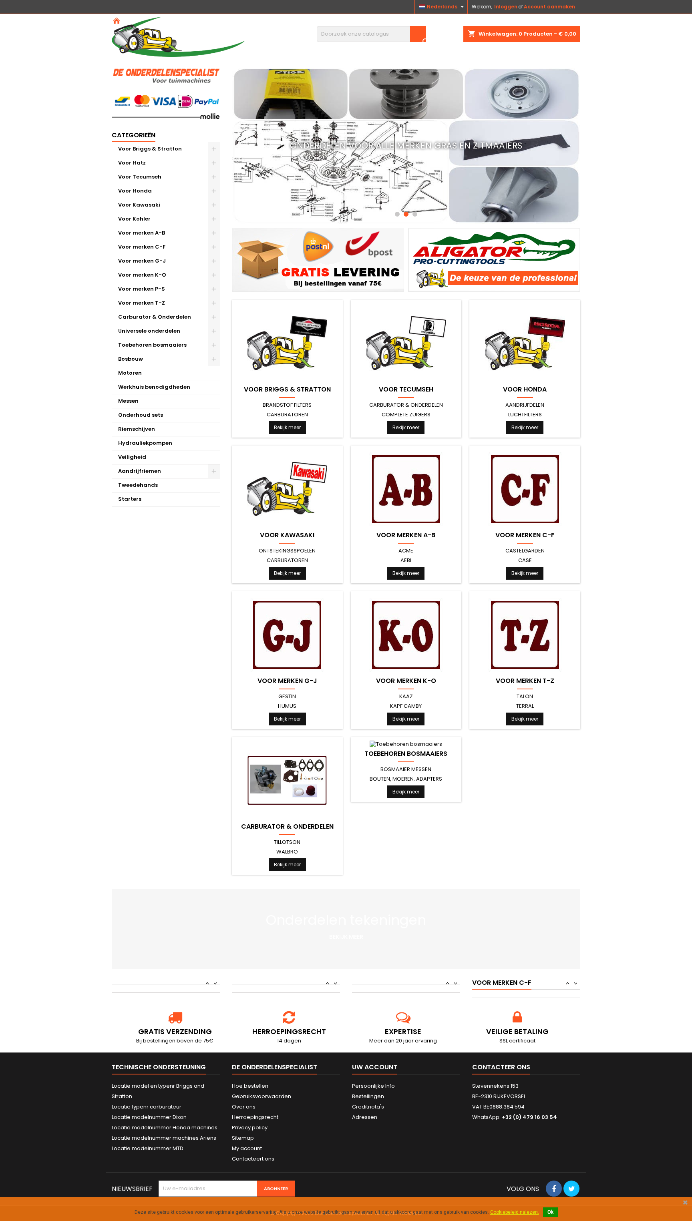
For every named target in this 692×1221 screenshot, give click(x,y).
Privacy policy (250, 1127)
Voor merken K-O (142, 275)
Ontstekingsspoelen (287, 550)
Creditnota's (368, 1107)
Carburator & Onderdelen (154, 317)
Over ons (243, 1107)
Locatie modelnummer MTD (147, 1148)
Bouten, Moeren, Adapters (406, 779)
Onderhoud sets (140, 415)
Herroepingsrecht (255, 1117)
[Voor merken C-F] (525, 489)
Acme (405, 550)
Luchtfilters (525, 414)
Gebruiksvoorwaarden (261, 1096)
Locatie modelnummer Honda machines (164, 1127)
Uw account (374, 1067)
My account (247, 1148)
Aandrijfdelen (524, 405)
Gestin (287, 696)
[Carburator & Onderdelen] (287, 780)
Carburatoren (287, 414)
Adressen (364, 1117)
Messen (128, 401)
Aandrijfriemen (139, 471)
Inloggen (505, 6)
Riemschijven (136, 429)
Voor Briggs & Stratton (150, 149)
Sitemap (243, 1138)
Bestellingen (368, 1096)
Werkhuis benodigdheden (154, 387)
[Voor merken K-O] (406, 635)
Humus (287, 706)
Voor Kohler (134, 219)
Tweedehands (138, 485)
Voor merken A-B (141, 233)
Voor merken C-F (141, 247)
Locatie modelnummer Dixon (149, 1117)
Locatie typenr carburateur (146, 1107)
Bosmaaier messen (405, 769)
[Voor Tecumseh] (406, 343)
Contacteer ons (501, 1067)
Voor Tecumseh (139, 177)
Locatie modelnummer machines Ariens (164, 1138)
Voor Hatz (132, 163)
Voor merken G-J (142, 261)
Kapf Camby (406, 706)
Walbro (287, 852)
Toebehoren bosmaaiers (152, 345)
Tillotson (287, 842)
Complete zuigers (406, 414)
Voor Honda (135, 191)
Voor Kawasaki (139, 205)
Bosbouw (130, 359)
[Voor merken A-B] (406, 489)
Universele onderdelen (149, 331)
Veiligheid (132, 457)
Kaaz (406, 696)
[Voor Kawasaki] (287, 489)
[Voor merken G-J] (287, 635)
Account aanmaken (549, 6)
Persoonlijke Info (373, 1086)
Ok (550, 1212)
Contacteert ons (253, 1159)
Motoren (130, 373)
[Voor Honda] (525, 343)
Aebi (405, 560)
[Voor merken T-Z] (525, 635)
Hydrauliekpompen (145, 443)
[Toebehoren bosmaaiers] (406, 744)
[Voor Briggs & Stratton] (287, 343)
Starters (129, 499)
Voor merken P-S (141, 289)
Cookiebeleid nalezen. (514, 1212)
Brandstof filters (287, 405)
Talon (525, 696)
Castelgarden (525, 550)
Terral (525, 706)
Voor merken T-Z (141, 303)
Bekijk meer (287, 427)
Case (525, 560)
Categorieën (133, 135)
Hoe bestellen (250, 1086)
